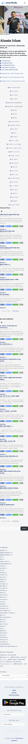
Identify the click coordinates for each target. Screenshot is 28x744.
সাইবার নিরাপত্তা (3, 637)
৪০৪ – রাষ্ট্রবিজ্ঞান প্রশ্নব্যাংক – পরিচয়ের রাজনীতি (15, 659)
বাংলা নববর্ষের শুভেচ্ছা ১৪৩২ (6, 344)
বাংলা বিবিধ (2, 604)
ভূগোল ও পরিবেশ (3, 624)
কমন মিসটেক (2, 568)
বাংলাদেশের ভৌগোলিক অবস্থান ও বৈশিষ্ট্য (9, 279)
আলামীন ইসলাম (3, 655)
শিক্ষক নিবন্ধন (3, 633)
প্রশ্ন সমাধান (2, 595)
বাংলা (1, 601)
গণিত (1, 570)
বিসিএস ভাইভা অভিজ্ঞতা (5, 617)
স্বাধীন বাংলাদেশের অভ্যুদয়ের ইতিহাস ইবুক (9, 214)
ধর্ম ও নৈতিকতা (3, 588)
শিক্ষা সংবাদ (2, 635)
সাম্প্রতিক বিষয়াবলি (4, 644)
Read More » (3, 229)
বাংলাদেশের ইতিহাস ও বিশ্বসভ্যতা (7, 613)
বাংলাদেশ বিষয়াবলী (3, 610)
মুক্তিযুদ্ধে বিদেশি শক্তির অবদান (7, 231)
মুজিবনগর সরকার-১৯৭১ (5, 264)
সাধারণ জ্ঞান (2, 639)
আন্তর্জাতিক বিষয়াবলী (4, 564)
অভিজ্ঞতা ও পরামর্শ (3, 561)
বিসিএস (1, 615)
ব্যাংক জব (2, 622)
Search (24, 528)
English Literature (5, 555)
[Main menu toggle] (24, 2)
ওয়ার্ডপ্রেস (2, 566)
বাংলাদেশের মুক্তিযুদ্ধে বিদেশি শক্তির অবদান (10, 248)
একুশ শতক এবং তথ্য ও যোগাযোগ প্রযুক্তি (9, 396)
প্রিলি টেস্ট (2, 597)
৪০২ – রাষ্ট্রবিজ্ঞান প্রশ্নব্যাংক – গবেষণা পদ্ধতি (17, 657)
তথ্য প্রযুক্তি (2, 584)
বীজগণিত (2, 619)
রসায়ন (1, 628)
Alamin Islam (18, 738)
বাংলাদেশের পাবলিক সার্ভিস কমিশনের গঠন (9, 456)
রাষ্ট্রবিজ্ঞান (2, 630)
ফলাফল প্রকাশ (3, 599)
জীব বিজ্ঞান (2, 579)
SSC (1, 559)
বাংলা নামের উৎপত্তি (4, 294)
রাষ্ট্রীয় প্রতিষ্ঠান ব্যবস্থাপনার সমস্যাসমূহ (9, 488)
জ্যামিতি (1, 581)
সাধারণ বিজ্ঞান (2, 642)
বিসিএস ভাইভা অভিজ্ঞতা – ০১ (6, 426)
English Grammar (5, 552)
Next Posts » (15, 311)
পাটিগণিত (2, 593)
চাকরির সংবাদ (2, 572)
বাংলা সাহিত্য (2, 608)
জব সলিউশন (2, 575)
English (2, 550)
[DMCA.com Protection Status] (14, 731)
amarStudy (14, 740)
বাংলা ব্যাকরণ (2, 606)
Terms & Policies (14, 695)
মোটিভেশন (2, 626)
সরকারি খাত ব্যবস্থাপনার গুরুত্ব (7, 505)
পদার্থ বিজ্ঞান (2, 590)
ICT (1, 557)
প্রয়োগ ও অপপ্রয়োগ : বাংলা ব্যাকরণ (8, 411)
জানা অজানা (2, 577)
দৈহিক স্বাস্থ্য (2, 586)
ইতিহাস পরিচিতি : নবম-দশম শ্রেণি (7, 441)
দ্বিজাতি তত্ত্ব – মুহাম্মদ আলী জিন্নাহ (13, 661)
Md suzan (2, 657)
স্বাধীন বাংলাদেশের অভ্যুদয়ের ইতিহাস (7, 646)
